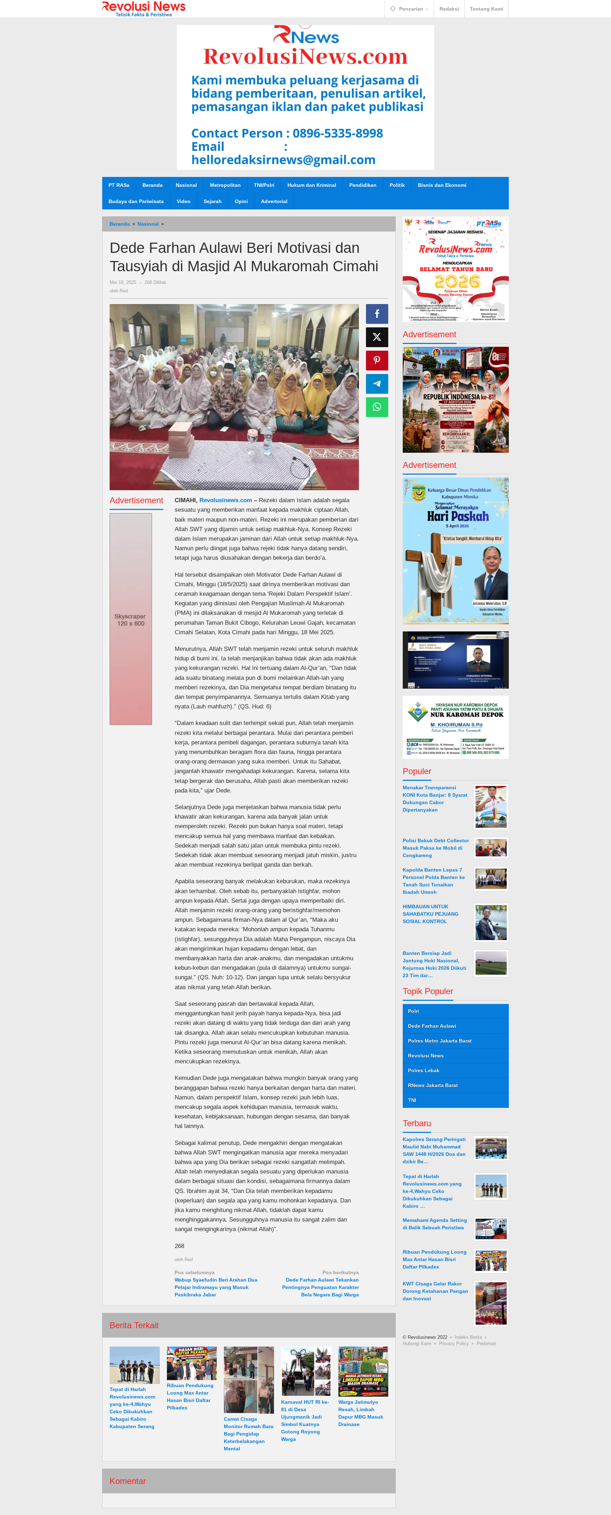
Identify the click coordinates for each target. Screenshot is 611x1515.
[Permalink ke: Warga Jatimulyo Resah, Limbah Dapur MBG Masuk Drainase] (363, 1372)
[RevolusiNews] (143, 8)
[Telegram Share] (377, 384)
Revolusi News (426, 1055)
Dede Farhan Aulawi (432, 1025)
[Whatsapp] (377, 407)
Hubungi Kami (417, 1343)
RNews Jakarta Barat (433, 1085)
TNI (412, 1100)
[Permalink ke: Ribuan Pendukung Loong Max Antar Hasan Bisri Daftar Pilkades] (192, 1363)
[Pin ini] (377, 360)
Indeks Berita (468, 1336)
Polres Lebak (424, 1070)
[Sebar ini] (377, 314)
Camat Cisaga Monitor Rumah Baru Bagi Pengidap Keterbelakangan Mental (249, 1433)
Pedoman (486, 1343)
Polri (413, 1011)
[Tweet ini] (377, 337)
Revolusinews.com (225, 500)
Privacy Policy (454, 1343)
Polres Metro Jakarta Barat (440, 1040)
